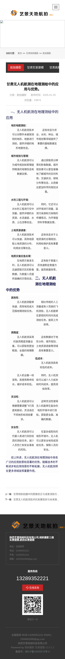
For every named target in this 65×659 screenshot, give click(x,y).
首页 (20, 53)
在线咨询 (34, 587)
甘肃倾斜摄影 (32, 53)
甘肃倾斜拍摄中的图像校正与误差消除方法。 (37, 494)
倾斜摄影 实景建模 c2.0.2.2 (39, 647)
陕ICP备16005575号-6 (37, 651)
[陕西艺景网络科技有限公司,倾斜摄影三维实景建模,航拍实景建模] (33, 13)
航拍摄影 (47, 53)
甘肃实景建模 (35, 67)
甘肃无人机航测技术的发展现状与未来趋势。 (37, 499)
